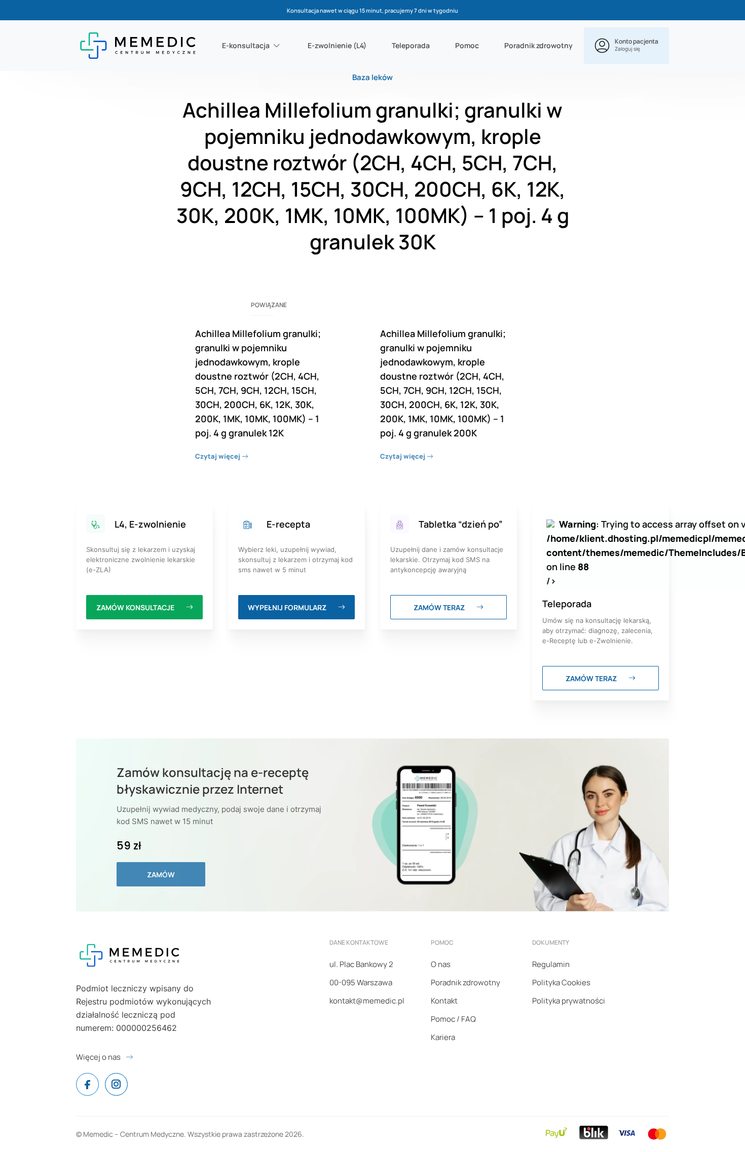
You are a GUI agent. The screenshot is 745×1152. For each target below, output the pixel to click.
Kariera (443, 1037)
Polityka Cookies (561, 982)
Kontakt (444, 1000)
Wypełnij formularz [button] (288, 607)
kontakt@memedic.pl (366, 1000)
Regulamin (551, 964)
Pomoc (467, 45)
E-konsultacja (246, 45)
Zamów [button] (161, 874)
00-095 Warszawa (360, 982)
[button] (626, 45)
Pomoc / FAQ (453, 1019)
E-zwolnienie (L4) (337, 45)
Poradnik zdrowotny (538, 45)
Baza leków (372, 77)
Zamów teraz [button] (440, 607)
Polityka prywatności (568, 1000)
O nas (441, 964)
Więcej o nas (98, 1057)
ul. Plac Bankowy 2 (361, 964)
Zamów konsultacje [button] (136, 607)
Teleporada (411, 45)
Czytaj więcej (218, 456)
